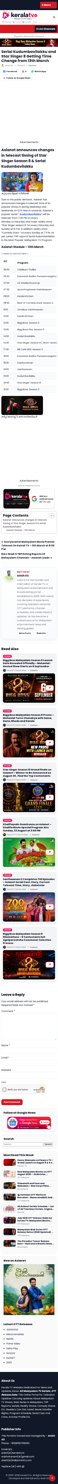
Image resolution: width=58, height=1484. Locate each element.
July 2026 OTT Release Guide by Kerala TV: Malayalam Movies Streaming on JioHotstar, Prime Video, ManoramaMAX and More (35, 1219)
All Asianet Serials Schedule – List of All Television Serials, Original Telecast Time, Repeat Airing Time (35, 1207)
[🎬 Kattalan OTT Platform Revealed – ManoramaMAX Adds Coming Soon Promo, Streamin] (10, 1198)
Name (5, 1045)
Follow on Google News (18, 78)
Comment (8, 1011)
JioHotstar (12, 1329)
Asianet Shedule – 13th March (20, 530)
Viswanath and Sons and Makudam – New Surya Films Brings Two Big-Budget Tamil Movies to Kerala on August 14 (34, 1184)
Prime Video (13, 1343)
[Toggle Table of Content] (50, 515)
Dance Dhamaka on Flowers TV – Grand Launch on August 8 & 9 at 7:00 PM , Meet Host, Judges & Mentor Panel (35, 1161)
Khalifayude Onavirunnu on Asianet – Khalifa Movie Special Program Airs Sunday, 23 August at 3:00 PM (27, 827)
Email (5, 1057)
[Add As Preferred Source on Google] (29, 499)
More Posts (25, 633)
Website (41, 633)
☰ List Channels (45, 28)
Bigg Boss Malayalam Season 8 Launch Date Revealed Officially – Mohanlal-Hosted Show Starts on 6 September (27, 663)
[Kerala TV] (20, 17)
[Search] (54, 17)
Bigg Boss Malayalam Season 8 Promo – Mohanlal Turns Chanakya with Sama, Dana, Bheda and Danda (28, 718)
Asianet (32, 65)
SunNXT (10, 1358)
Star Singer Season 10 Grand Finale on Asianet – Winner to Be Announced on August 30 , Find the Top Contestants (27, 773)
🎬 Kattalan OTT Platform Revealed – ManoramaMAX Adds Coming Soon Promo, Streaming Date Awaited (35, 1196)
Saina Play (12, 1348)
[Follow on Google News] (29, 1123)
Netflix (10, 1339)
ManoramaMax (15, 1334)
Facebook (11, 71)
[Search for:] (24, 1144)
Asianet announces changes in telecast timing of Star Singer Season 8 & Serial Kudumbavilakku (25, 523)
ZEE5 (9, 1362)
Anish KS (23, 575)
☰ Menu (46, 5)
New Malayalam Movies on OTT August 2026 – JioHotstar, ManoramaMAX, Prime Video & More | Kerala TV (34, 1173)
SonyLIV (10, 1353)
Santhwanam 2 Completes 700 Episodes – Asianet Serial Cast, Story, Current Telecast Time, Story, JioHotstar (29, 882)
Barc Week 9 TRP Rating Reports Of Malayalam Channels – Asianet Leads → (26, 555)
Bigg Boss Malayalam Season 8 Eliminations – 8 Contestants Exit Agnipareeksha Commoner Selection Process (27, 938)
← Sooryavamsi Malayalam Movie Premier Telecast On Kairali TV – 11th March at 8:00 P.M (28, 545)
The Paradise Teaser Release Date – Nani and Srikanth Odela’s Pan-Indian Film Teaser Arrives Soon (35, 1242)
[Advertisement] (29, 111)
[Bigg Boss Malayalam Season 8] (29, 42)
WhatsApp (40, 71)
